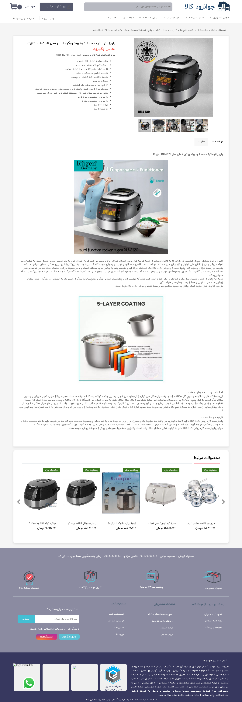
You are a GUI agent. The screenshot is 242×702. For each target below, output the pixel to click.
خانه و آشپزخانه (197, 17)
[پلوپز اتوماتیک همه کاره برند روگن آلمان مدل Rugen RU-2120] (173, 77)
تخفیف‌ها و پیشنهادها (24, 18)
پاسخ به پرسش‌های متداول (160, 614)
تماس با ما (112, 17)
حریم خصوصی (166, 634)
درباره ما (120, 634)
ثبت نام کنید (52, 6)
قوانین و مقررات (116, 620)
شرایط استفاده (166, 627)
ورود (63, 6)
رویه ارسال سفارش (213, 620)
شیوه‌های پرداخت (213, 627)
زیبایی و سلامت (150, 17)
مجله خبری (128, 17)
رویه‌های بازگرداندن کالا (162, 621)
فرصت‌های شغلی (116, 614)
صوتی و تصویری (221, 17)
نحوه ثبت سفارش (213, 614)
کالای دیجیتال (174, 17)
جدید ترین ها (47, 18)
